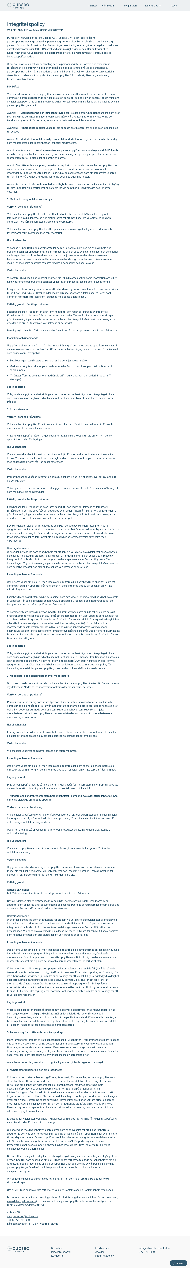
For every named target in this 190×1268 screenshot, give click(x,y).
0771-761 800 (147, 1252)
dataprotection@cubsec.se (22, 1216)
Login (174, 5)
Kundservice (151, 5)
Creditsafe (79, 600)
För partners (130, 5)
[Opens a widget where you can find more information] (178, 1263)
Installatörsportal (61, 1252)
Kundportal (57, 1255)
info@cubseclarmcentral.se (154, 1248)
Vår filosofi (108, 5)
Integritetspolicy (104, 1255)
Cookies (99, 1252)
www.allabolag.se (62, 600)
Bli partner (57, 1248)
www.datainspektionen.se (21, 1201)
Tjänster (92, 5)
